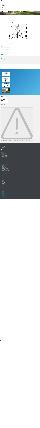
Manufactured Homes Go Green (4, 172)
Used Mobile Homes (3, 157)
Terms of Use (3, 184)
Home (1, 16)
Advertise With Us (3, 196)
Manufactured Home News (4, 159)
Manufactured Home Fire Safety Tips (5, 167)
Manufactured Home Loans (4, 156)
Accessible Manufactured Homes (5, 171)
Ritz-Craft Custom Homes (7, 16)
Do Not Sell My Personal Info (4, 195)
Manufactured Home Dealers (4, 154)
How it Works (3, 179)
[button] (7, 46)
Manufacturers (3, 4)
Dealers (2, 7)
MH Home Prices (3, 182)
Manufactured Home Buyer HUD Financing (5, 170)
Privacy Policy (3, 185)
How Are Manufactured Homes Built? (5, 169)
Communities (3, 5)
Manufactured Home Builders (4, 155)
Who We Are (3, 181)
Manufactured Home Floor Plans (4, 153)
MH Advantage (3, 165)
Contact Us (3, 183)
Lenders (2, 8)
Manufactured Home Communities (5, 158)
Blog (2, 9)
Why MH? (3, 180)
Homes (2, 3)
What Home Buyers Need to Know (5, 168)
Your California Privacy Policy (4, 186)
